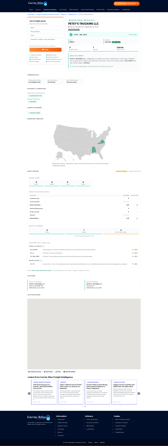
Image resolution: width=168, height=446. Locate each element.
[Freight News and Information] (38, 417)
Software (90, 426)
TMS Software (73, 9)
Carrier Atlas (31, 14)
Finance (38, 9)
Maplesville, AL (72, 14)
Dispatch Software (113, 9)
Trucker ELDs (100, 9)
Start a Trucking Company (122, 419)
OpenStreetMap (70, 371)
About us (60, 432)
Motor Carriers (63, 426)
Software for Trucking (121, 422)
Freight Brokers (119, 432)
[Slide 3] (85, 406)
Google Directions (35, 371)
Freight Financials (62, 422)
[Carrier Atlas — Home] (37, 3)
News (31, 9)
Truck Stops (63, 9)
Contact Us (61, 435)
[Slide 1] (82, 406)
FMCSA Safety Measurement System (42, 270)
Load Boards (126, 9)
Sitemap (102, 442)
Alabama (63, 14)
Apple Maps (49, 371)
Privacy (90, 442)
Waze (59, 371)
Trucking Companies (50, 9)
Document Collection (92, 422)
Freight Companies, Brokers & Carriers (47, 14)
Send (46, 49)
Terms (96, 442)
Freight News (61, 419)
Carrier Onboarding (87, 9)
